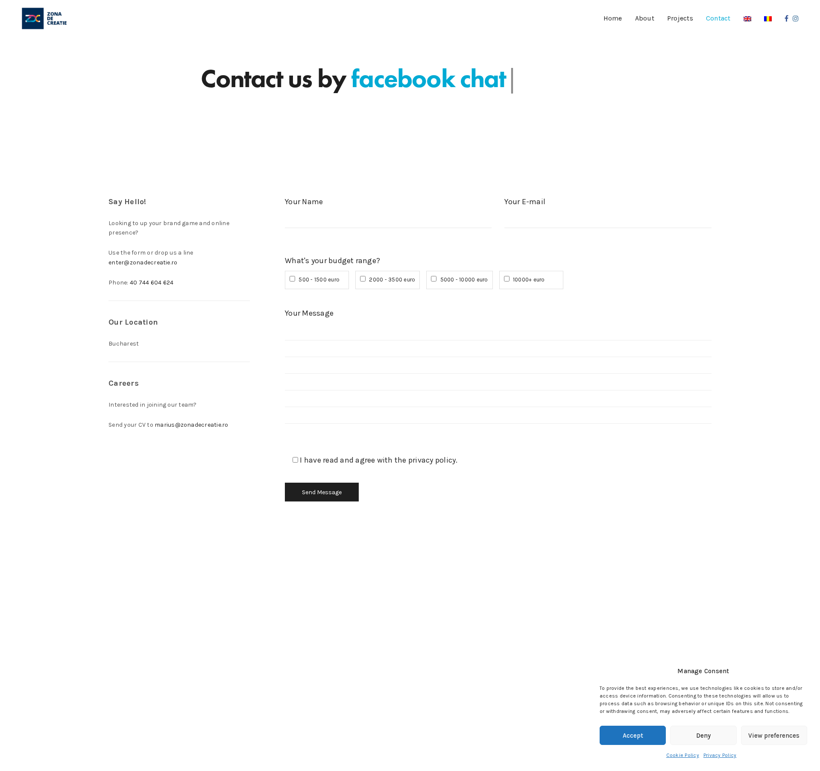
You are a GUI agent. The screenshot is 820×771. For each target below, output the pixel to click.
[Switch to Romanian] (768, 18)
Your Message (309, 313)
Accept (633, 735)
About (644, 18)
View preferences (774, 735)
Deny (703, 735)
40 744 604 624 (151, 282)
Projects (680, 18)
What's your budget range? (332, 260)
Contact (718, 18)
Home (612, 18)
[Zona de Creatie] (44, 18)
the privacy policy (425, 460)
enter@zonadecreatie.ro (142, 262)
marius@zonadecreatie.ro (191, 424)
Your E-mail (524, 201)
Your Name (304, 201)
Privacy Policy (719, 755)
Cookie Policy (682, 755)
